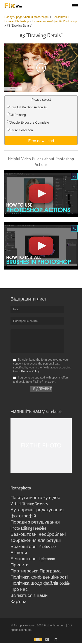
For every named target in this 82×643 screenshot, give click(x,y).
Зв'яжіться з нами (29, 595)
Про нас (19, 589)
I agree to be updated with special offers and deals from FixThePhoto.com (41, 379)
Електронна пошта (25, 321)
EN (38, 639)
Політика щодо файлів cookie (40, 583)
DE (47, 639)
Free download (41, 140)
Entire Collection (21, 130)
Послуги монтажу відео (35, 498)
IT (55, 639)
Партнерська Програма (35, 571)
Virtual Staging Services (29, 504)
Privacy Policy (30, 371)
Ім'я (15, 309)
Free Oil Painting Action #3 (28, 107)
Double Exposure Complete (29, 122)
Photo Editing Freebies (28, 528)
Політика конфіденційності (39, 577)
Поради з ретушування (35, 522)
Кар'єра (18, 602)
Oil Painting (18, 115)
